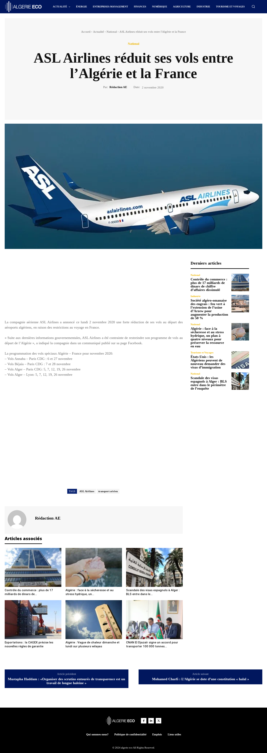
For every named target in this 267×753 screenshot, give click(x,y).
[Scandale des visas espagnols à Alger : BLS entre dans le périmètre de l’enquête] (154, 567)
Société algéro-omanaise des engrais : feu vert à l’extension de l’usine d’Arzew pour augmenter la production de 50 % (209, 309)
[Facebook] (120, 103)
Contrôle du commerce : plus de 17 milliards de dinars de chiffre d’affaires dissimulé (209, 284)
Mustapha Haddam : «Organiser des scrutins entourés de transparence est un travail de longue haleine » (66, 681)
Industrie (196, 296)
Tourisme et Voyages (202, 352)
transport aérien (108, 491)
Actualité (98, 31)
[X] (129, 103)
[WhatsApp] (147, 103)
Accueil (85, 31)
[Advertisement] (94, 288)
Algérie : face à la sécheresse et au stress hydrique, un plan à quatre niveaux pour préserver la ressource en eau (207, 337)
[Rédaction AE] (19, 519)
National (112, 31)
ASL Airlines (86, 491)
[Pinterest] (138, 103)
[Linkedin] (151, 720)
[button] (253, 6)
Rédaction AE (118, 87)
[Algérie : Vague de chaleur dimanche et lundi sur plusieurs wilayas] (93, 619)
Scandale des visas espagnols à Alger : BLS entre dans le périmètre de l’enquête (209, 383)
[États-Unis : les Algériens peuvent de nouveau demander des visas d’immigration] (240, 360)
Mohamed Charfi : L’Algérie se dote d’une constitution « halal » (200, 679)
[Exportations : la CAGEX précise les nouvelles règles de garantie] (33, 619)
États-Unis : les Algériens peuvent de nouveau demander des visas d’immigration (208, 362)
